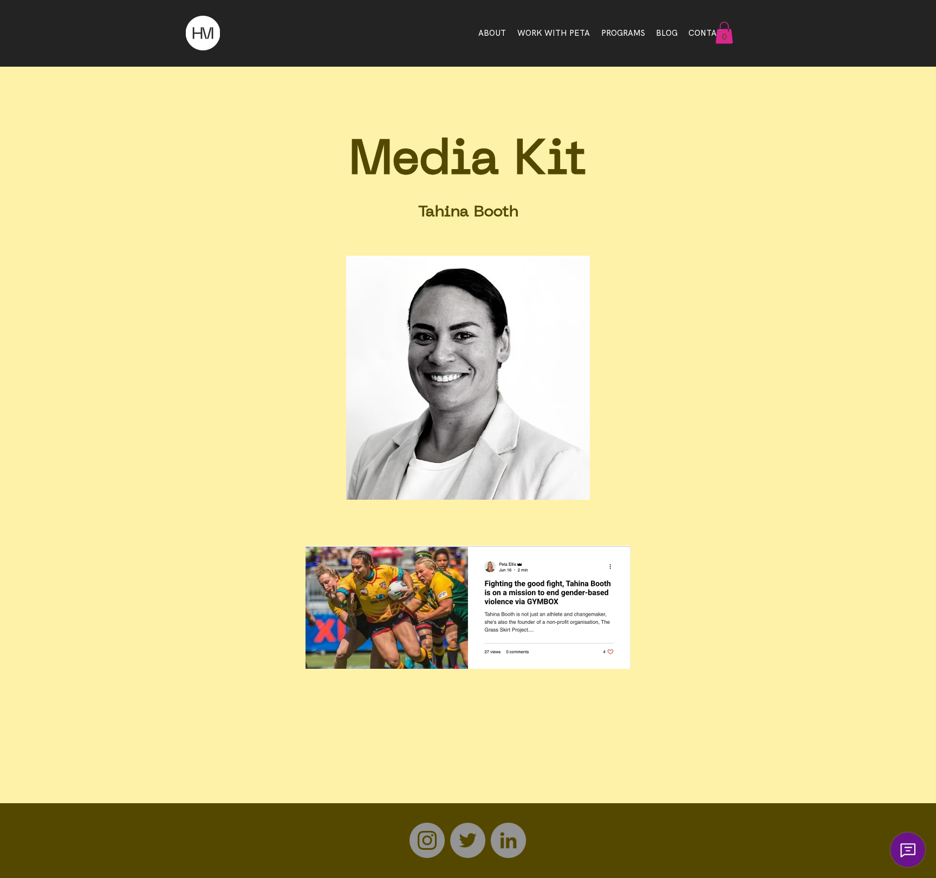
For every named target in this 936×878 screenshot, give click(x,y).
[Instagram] (427, 840)
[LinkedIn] (508, 840)
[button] (724, 33)
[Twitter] (467, 840)
